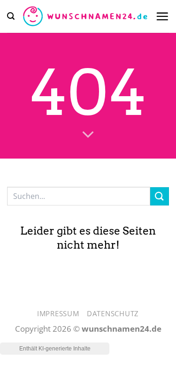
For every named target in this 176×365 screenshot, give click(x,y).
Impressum (58, 313)
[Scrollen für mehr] (88, 134)
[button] (11, 16)
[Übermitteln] (159, 196)
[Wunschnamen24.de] (85, 16)
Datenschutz (113, 313)
